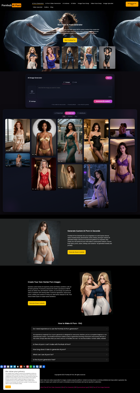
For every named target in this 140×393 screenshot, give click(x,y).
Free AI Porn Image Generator (101, 387)
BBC (76, 387)
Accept (8, 387)
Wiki (63, 387)
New (64, 116)
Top (76, 116)
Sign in (109, 77)
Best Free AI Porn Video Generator (51, 387)
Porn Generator (69, 387)
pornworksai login (83, 387)
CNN (90, 387)
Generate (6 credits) (103, 101)
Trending (70, 116)
